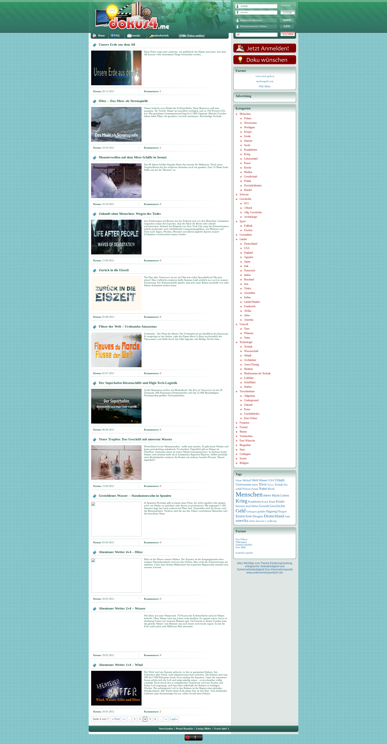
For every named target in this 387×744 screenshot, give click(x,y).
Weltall (247, 355)
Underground (251, 400)
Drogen (258, 516)
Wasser (263, 480)
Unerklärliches (252, 413)
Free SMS (241, 547)
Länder (243, 239)
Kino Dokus (250, 418)
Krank (265, 501)
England (248, 252)
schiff (239, 489)
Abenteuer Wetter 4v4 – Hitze (121, 552)
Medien (248, 172)
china (247, 315)
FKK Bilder (265, 86)
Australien (249, 292)
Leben (284, 495)
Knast (272, 501)
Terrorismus (250, 122)
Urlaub (279, 480)
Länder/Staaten (252, 301)
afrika (252, 521)
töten (255, 484)
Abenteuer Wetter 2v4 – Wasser (122, 608)
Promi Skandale (184, 728)
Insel (248, 506)
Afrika (247, 310)
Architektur (250, 360)
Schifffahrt (250, 382)
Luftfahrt (249, 377)
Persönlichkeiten (253, 185)
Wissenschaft (251, 351)
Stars (242, 449)
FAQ (116, 35)
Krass (247, 409)
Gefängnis (245, 454)
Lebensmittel (251, 158)
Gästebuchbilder (244, 544)
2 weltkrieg (271, 521)
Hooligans (249, 127)
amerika (242, 520)
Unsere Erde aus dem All (117, 44)
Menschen (245, 113)
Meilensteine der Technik (257, 373)
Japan (247, 261)
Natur (247, 337)
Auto (287, 516)
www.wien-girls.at (265, 76)
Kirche (247, 167)
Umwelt (244, 324)
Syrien (243, 458)
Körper (248, 131)
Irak (246, 266)
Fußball (248, 225)
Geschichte (245, 198)
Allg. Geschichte (253, 212)
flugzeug (271, 511)
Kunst (247, 163)
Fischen (248, 230)
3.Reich (248, 207)
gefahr (261, 511)
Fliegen (282, 511)
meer (267, 495)
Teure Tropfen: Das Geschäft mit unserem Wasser (135, 439)
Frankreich (250, 306)
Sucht (247, 145)
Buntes (243, 431)
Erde (248, 516)
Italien (247, 275)
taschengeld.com (264, 81)
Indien (247, 297)
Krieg (247, 154)
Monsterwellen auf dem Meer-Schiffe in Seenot (133, 157)
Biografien (245, 445)
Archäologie (250, 216)
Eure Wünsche (247, 440)
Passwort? (286, 5)
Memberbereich (160, 35)
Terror (270, 485)
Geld (241, 511)
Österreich (249, 270)
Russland (249, 279)
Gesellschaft (250, 176)
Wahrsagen (241, 542)
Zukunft (248, 404)
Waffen (248, 386)
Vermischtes (246, 436)
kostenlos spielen (244, 552)
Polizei (247, 118)
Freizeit (243, 427)
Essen (240, 516)
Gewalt (264, 506)
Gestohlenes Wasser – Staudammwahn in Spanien (135, 495)
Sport (242, 221)
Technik (248, 346)
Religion (244, 463)
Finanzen (244, 422)
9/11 (246, 203)
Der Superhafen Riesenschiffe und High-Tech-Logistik (138, 383)
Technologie (246, 342)
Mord (271, 488)
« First (116, 719)
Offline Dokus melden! (192, 35)
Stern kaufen (166, 728)
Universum (243, 484)
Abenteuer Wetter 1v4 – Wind (121, 665)
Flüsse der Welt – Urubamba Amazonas (128, 326)
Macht (276, 495)
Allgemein (249, 395)
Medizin (248, 369)
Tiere (246, 328)
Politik (247, 181)
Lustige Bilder (203, 728)
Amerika (248, 319)
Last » (174, 719)
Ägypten (248, 257)
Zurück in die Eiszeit (114, 270)
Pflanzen (248, 333)
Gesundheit (246, 234)
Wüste (239, 480)
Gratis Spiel (220, 728)
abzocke (260, 521)
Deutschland (250, 243)
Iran (246, 284)
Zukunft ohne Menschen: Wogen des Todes (130, 213)
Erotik (247, 136)
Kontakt (135, 35)
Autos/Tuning (251, 364)
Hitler (255, 506)
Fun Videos (241, 539)
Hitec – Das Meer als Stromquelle (123, 101)
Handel (248, 190)
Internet (248, 140)
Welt (255, 480)
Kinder (280, 501)
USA (247, 248)
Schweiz (244, 194)
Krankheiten (250, 149)
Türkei (247, 288)
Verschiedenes (247, 391)
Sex (286, 484)
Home (101, 35)
